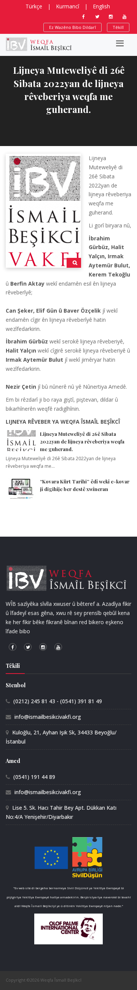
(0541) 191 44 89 (34, 776)
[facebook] (83, 17)
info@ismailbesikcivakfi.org (47, 716)
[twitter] (97, 17)
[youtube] (124, 17)
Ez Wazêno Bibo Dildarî (72, 27)
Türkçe (33, 6)
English (101, 6)
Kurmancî (67, 6)
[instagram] (111, 17)
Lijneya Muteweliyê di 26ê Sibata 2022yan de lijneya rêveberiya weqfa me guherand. (82, 441)
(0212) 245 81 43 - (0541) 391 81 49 (57, 701)
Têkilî (118, 27)
